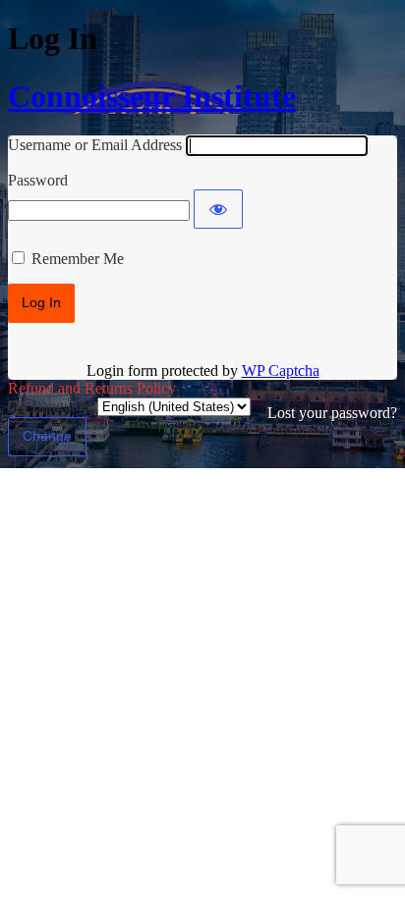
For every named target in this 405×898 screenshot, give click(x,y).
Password (38, 180)
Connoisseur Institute (152, 96)
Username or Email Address (95, 144)
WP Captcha (280, 370)
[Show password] (218, 209)
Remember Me (77, 258)
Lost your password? (332, 412)
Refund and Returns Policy (92, 388)
